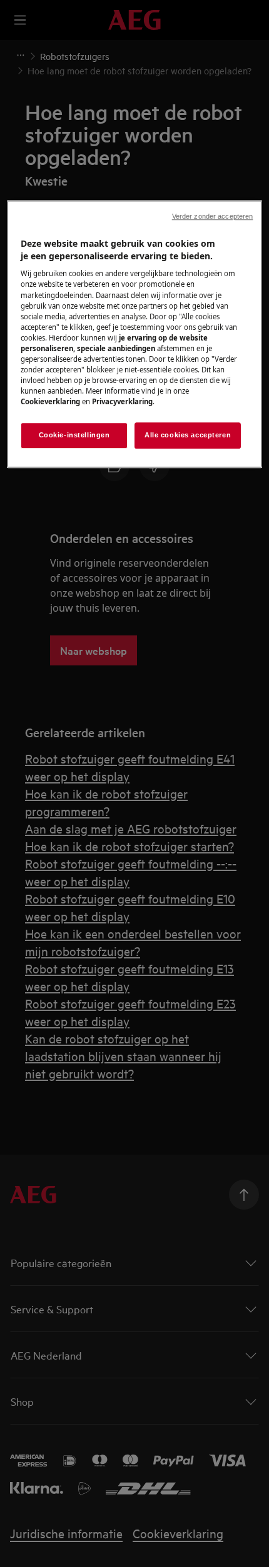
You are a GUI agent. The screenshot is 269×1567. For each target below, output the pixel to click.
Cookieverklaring (50, 401)
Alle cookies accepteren (188, 435)
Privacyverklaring (122, 401)
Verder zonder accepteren (212, 216)
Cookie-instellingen (74, 435)
